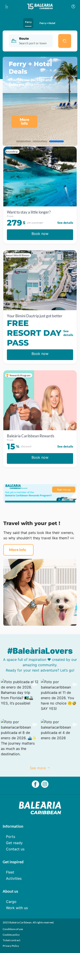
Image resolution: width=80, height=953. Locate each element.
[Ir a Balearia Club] (40, 6)
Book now (40, 233)
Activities (14, 878)
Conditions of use (13, 929)
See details (65, 222)
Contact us (15, 849)
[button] (20, 698)
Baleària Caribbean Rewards (30, 436)
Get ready (14, 843)
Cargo (11, 901)
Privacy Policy (11, 945)
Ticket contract (11, 940)
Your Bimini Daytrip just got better (34, 316)
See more (38, 768)
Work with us (17, 908)
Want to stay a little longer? (29, 212)
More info (17, 549)
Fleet (10, 872)
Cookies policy (11, 934)
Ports (10, 836)
